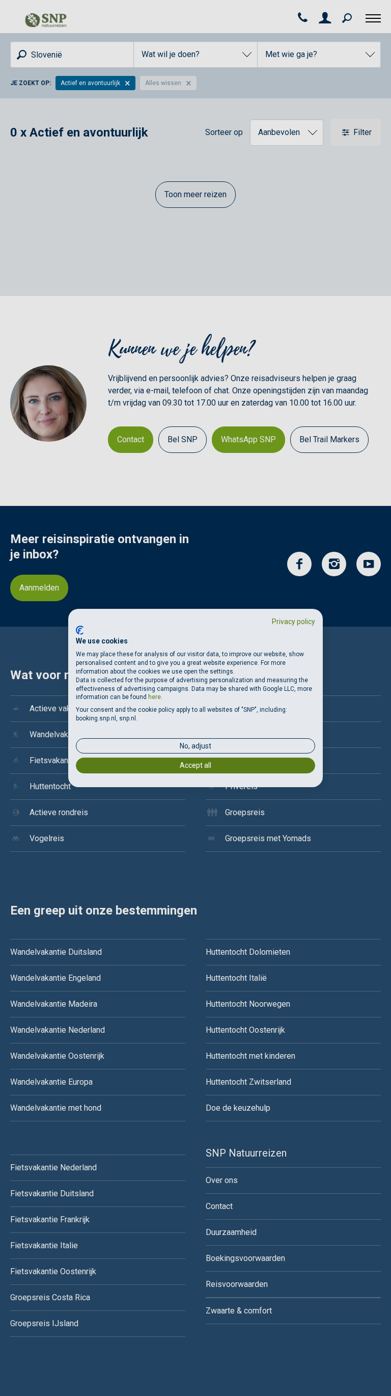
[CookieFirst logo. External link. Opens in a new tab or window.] (79, 630)
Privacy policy (293, 622)
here (154, 697)
